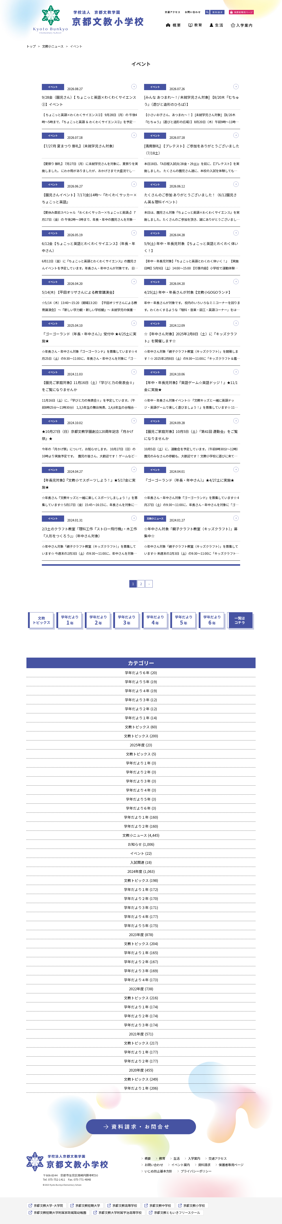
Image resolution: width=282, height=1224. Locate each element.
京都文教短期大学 (87, 1205)
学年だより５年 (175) (141, 925)
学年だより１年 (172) (141, 889)
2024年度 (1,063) (141, 871)
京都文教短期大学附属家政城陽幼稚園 (60, 1212)
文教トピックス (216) (141, 997)
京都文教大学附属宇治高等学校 (120, 1212)
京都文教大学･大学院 (48, 1205)
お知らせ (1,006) (141, 844)
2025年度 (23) (141, 744)
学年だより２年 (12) (141, 708)
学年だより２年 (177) (141, 1061)
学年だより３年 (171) (141, 907)
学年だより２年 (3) (141, 772)
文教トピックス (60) (141, 726)
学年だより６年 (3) (141, 808)
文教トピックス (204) (141, 943)
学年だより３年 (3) (141, 781)
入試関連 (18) (141, 862)
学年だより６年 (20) (141, 672)
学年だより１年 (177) (141, 1052)
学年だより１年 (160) (141, 817)
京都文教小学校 (194, 1205)
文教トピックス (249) (141, 1079)
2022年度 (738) (141, 988)
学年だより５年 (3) (141, 799)
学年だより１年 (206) (141, 1088)
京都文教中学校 (160, 1205)
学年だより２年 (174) (141, 1015)
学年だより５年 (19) (141, 681)
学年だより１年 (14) (141, 717)
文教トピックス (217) (141, 1043)
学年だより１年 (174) (141, 1006)
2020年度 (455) (141, 1070)
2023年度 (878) (141, 934)
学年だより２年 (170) (141, 898)
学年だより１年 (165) (141, 952)
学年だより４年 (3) (141, 790)
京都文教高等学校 (124, 1205)
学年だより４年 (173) (141, 979)
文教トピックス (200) (141, 735)
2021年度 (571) (141, 1034)
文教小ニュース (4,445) (141, 835)
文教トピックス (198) (141, 880)
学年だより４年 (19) (141, 690)
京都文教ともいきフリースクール (177, 1212)
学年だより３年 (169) (141, 970)
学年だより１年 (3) (141, 763)
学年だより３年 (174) (141, 1024)
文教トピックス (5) (141, 754)
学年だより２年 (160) (141, 826)
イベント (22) (141, 853)
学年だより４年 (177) (141, 916)
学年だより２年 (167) (141, 961)
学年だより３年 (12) (141, 699)
